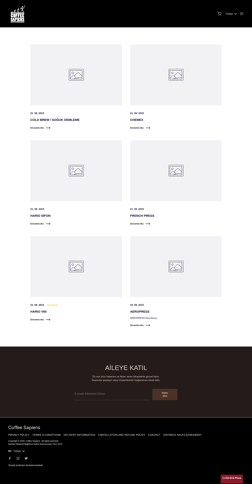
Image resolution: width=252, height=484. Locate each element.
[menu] (242, 14)
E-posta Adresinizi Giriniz (88, 386)
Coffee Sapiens (33, 441)
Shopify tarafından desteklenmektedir (25, 465)
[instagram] (18, 458)
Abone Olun (165, 394)
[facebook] (10, 458)
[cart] (219, 14)
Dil (9, 451)
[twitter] (26, 458)
